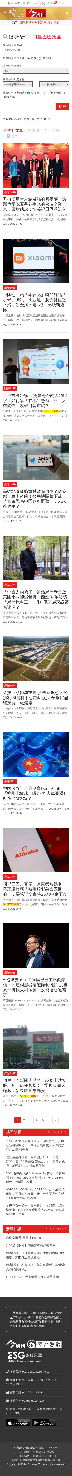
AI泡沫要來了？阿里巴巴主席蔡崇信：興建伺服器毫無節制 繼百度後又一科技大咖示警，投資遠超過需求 (35, 987)
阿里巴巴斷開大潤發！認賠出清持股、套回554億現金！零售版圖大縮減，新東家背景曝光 (34, 1085)
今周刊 (35, 92)
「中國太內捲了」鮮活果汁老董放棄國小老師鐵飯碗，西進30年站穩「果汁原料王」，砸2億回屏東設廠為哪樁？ (36, 600)
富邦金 (33, 22)
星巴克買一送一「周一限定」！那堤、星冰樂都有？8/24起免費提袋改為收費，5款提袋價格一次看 (35, 1210)
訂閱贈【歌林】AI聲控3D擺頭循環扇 (30, 1245)
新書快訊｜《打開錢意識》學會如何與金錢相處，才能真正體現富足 (35, 1255)
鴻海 (50, 22)
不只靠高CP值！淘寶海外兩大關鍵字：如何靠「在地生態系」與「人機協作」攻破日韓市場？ (35, 400)
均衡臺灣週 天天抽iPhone (23, 1238)
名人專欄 (52, 130)
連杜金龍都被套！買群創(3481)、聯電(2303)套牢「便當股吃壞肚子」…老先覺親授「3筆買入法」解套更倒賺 (35, 1161)
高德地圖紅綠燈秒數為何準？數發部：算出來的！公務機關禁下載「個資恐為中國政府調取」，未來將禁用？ (34, 499)
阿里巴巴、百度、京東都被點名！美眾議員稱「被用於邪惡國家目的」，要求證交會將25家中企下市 (35, 889)
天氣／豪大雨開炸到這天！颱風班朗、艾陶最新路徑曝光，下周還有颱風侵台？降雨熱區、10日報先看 (35, 1145)
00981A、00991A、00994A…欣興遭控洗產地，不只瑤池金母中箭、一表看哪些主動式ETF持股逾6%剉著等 (35, 1194)
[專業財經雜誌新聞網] (36, 13)
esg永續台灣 (52, 92)
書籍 (15, 136)
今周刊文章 (13, 130)
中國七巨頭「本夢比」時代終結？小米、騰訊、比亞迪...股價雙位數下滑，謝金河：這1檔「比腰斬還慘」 (34, 302)
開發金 (42, 22)
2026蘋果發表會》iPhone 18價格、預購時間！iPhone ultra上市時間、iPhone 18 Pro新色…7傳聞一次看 (35, 1177)
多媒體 (33, 130)
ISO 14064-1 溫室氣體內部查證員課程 (32, 1277)
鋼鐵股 (24, 22)
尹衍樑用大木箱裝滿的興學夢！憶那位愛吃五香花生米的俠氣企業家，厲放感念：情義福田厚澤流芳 (34, 204)
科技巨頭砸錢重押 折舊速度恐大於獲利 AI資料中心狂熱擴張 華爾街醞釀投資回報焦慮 (35, 697)
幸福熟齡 (9, 96)
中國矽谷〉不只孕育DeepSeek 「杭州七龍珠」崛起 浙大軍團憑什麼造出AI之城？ (35, 793)
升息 (56, 22)
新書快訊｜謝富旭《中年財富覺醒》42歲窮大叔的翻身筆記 (35, 1267)
